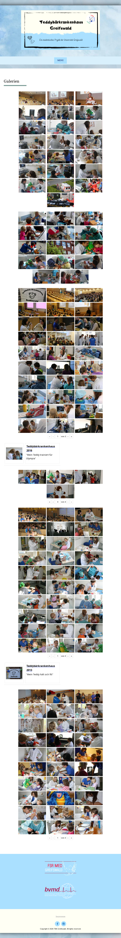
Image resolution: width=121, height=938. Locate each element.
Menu (60, 60)
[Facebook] (57, 923)
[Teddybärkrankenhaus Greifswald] (60, 30)
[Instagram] (63, 923)
